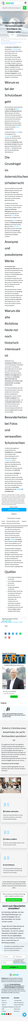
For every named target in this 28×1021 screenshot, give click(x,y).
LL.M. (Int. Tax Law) (8, 693)
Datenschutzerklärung (19, 963)
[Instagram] (8, 1014)
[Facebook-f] (2, 1014)
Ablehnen (14, 514)
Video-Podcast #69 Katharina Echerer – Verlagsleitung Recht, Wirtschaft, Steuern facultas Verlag (13, 715)
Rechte (17, 127)
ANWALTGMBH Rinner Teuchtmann (14, 665)
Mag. (6, 691)
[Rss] (10, 1014)
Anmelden (14, 967)
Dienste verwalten (14, 506)
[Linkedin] (4, 1014)
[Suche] (24, 8)
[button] (5, 634)
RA (4, 691)
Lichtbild (18, 489)
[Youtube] (6, 1014)
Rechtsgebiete (4, 37)
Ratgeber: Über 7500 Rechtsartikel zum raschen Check (13, 39)
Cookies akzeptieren (14, 509)
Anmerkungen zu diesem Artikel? (13, 622)
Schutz (13, 215)
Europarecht (5, 40)
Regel (14, 220)
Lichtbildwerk (8, 460)
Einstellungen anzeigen (13, 518)
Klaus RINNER (12, 691)
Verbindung (16, 226)
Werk (17, 109)
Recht (17, 132)
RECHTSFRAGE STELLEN (14, 900)
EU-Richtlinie (15, 49)
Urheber (12, 539)
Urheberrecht (8, 136)
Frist (10, 148)
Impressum (24, 521)
